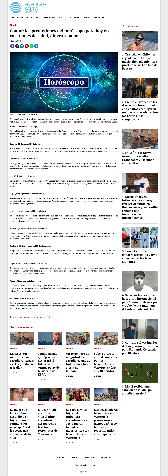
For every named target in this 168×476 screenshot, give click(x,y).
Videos (86, 17)
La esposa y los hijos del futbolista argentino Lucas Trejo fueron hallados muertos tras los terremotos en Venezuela (77, 423)
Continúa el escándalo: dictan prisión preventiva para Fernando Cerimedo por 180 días (140, 348)
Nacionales (74, 17)
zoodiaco (49, 317)
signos (41, 317)
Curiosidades (49, 17)
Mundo (20, 17)
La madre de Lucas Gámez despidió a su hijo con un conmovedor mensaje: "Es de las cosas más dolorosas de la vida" (20, 423)
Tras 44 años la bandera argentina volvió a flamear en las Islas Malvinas (139, 256)
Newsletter (99, 17)
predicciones (32, 317)
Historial (75, 457)
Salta (38, 17)
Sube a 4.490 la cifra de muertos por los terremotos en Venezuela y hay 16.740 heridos (105, 362)
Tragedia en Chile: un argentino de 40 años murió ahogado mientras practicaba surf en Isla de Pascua (139, 61)
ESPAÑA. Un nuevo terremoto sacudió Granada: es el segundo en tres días (22, 360)
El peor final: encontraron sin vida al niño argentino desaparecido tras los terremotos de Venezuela (49, 422)
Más (28, 17)
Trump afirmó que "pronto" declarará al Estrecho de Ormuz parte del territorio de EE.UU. (49, 364)
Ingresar (107, 457)
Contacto (61, 457)
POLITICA (62, 17)
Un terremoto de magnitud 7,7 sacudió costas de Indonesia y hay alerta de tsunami (78, 362)
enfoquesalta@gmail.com (84, 465)
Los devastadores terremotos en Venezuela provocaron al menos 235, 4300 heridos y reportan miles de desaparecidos (106, 422)
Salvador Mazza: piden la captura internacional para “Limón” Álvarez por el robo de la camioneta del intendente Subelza (140, 302)
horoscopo (21, 317)
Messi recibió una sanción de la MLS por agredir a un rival (137, 390)
